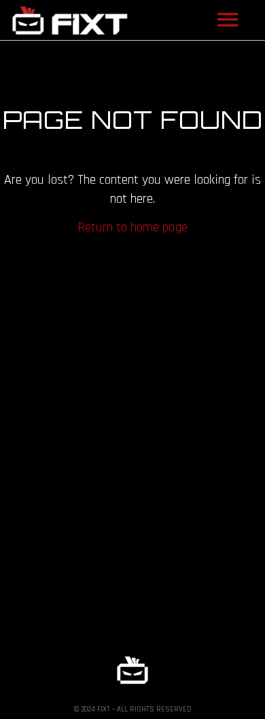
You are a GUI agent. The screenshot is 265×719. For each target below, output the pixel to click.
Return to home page (132, 227)
